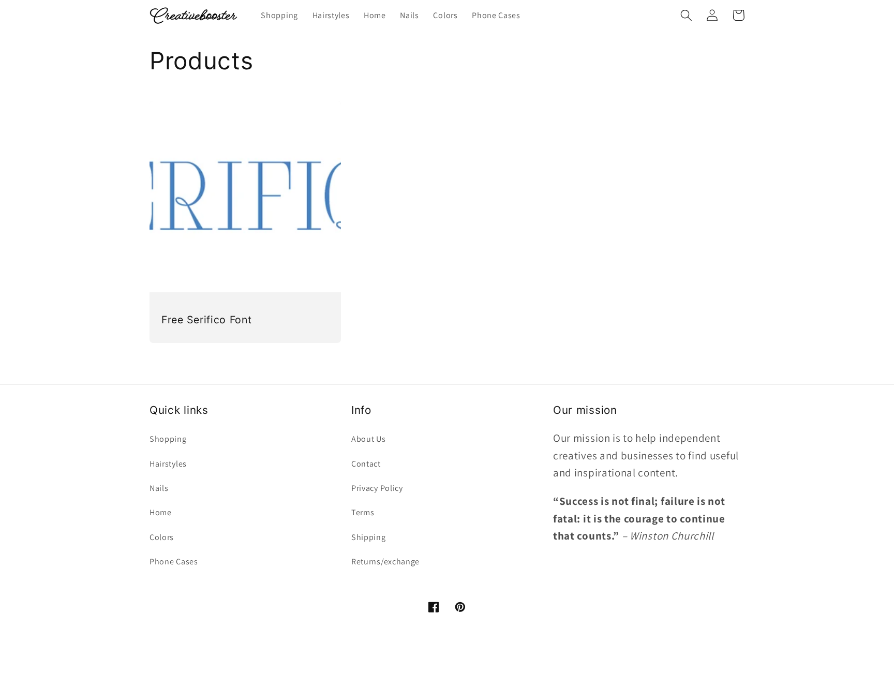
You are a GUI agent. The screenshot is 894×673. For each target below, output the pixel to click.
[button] (686, 15)
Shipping (368, 537)
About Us (368, 438)
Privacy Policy (377, 488)
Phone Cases (174, 561)
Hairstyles (168, 463)
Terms (362, 512)
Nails (159, 488)
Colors (162, 537)
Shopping (168, 438)
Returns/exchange (385, 561)
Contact (366, 463)
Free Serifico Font (206, 319)
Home (161, 512)
